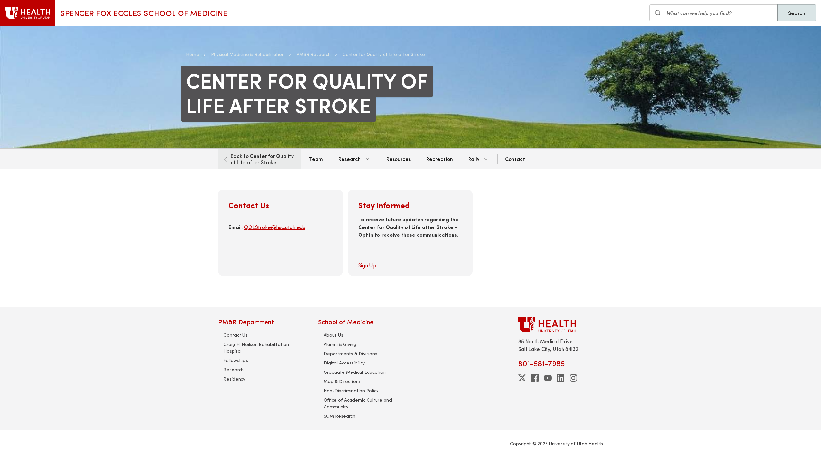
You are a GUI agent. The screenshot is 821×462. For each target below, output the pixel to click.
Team (316, 158)
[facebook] (535, 378)
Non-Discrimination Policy (351, 391)
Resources (398, 158)
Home (192, 54)
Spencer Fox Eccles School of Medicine (143, 13)
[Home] (27, 13)
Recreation (439, 158)
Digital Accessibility (344, 363)
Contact (515, 158)
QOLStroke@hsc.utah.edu (274, 227)
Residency (234, 379)
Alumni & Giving (340, 344)
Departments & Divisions (350, 353)
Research (349, 158)
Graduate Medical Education (355, 372)
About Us (333, 335)
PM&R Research (313, 54)
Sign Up (367, 265)
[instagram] (573, 378)
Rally (473, 158)
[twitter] (522, 378)
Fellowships (236, 360)
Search (796, 12)
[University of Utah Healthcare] (560, 324)
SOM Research (339, 416)
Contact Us (236, 335)
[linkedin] (560, 378)
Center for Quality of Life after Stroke (384, 54)
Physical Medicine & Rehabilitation (247, 54)
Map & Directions (342, 381)
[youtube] (548, 378)
